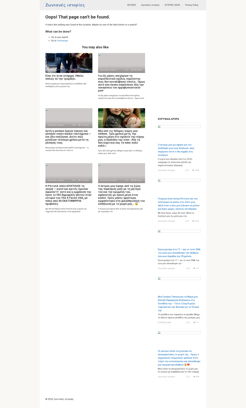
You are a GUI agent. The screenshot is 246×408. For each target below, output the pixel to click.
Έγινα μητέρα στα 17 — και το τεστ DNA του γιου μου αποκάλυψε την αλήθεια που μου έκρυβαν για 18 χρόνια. (179, 253)
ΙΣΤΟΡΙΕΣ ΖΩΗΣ (172, 5)
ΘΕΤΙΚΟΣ (131, 5)
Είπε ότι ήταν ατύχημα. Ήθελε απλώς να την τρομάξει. (64, 77)
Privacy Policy (191, 5)
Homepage (62, 40)
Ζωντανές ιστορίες (65, 5)
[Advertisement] (179, 64)
